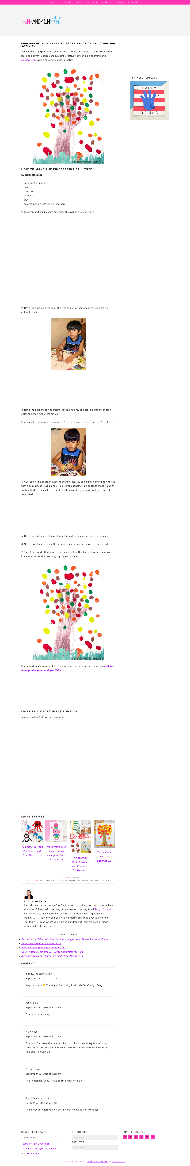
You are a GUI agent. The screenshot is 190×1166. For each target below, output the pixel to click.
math (60, 881)
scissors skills (29, 60)
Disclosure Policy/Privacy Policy (39, 1148)
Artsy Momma (103, 909)
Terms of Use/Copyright (35, 1143)
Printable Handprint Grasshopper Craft (43, 947)
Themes (75, 878)
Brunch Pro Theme (97, 1162)
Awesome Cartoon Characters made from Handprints (52, 956)
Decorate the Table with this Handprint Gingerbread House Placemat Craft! (64, 939)
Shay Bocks (118, 1162)
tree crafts (105, 881)
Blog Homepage (30, 1153)
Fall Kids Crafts (48, 881)
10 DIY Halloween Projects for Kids (41, 943)
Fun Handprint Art (42, 22)
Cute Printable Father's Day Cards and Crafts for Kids (52, 951)
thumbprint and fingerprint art (81, 881)
